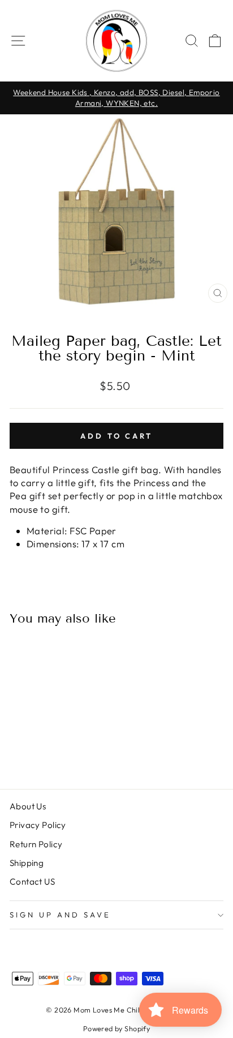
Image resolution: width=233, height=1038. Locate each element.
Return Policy (36, 844)
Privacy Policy (38, 825)
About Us (28, 806)
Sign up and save (60, 914)
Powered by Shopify (116, 1028)
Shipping (27, 862)
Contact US (32, 881)
